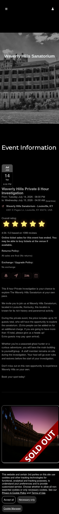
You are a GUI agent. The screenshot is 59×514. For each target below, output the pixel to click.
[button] (53, 9)
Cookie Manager (12, 508)
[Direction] (16, 275)
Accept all (9, 499)
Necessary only (27, 499)
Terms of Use (38, 492)
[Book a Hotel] (27, 275)
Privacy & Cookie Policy (14, 492)
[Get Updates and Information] (6, 275)
